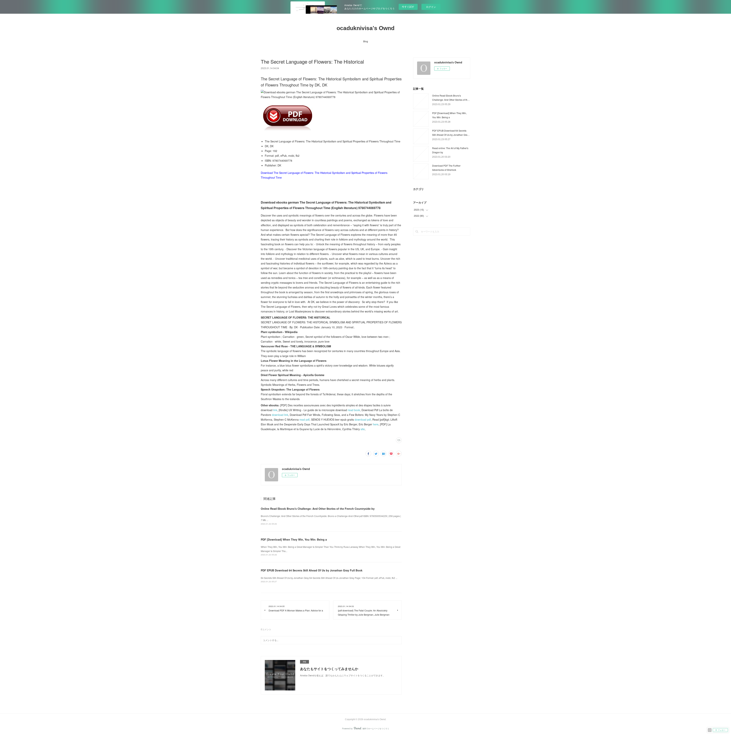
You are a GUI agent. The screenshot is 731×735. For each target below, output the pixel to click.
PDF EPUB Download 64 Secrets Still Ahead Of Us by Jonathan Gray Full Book (311, 570)
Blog (365, 41)
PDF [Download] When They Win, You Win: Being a (294, 539)
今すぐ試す (408, 6)
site (363, 429)
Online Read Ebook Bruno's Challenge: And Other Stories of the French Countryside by (318, 509)
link (275, 410)
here (375, 424)
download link (280, 415)
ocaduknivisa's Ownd (365, 28)
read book (354, 410)
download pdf (363, 419)
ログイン (431, 7)
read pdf (304, 419)
